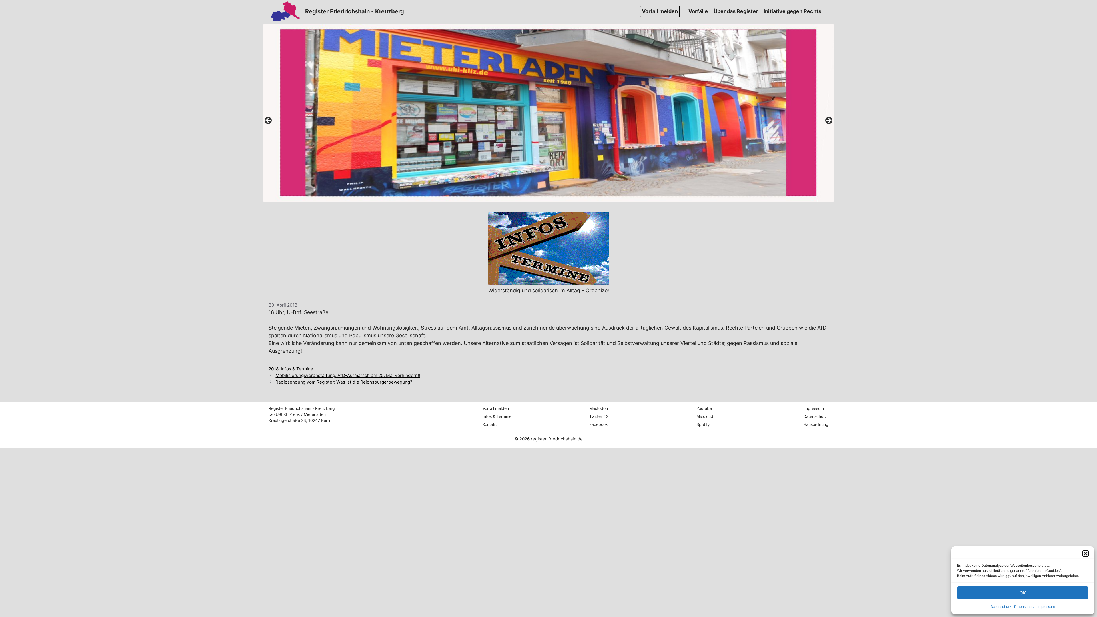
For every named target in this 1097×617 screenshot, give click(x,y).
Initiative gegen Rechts (792, 11)
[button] (1085, 553)
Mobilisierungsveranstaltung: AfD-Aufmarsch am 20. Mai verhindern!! (347, 375)
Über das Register (736, 11)
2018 (274, 369)
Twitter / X (598, 416)
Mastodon (598, 408)
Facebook (598, 424)
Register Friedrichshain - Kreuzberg (354, 11)
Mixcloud (704, 416)
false (268, 121)
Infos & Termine (297, 369)
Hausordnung (815, 424)
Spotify (703, 424)
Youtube (704, 408)
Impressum (1046, 606)
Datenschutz (1001, 606)
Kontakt (490, 424)
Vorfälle (698, 11)
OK (1023, 593)
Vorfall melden (660, 11)
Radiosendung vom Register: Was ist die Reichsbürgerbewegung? (343, 382)
